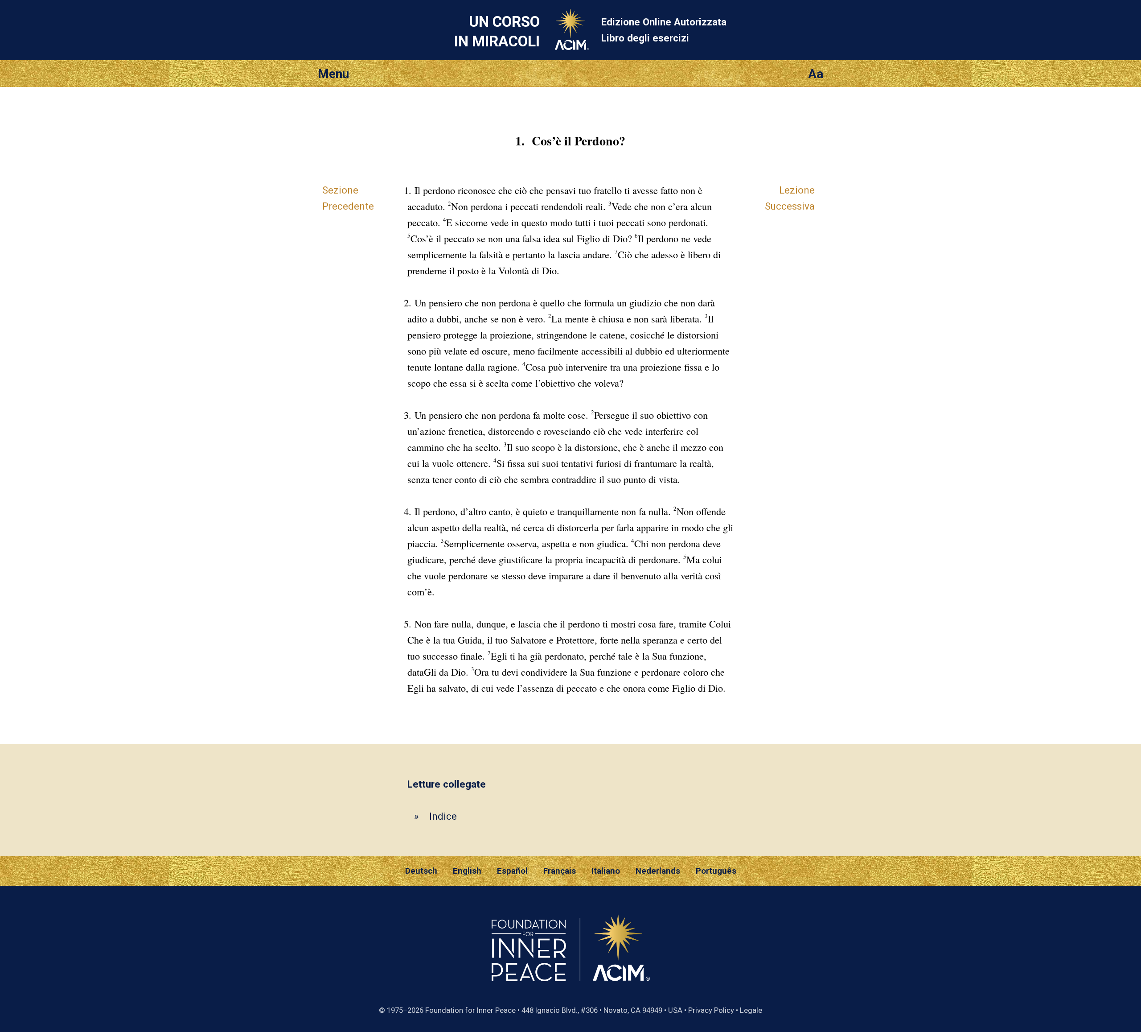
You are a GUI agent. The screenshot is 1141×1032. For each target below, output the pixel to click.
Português (716, 871)
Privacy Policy (711, 1010)
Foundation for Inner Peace (470, 1010)
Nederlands (658, 871)
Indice (443, 816)
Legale (751, 1010)
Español (512, 871)
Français (559, 871)
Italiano (605, 871)
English (467, 871)
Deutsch (421, 871)
